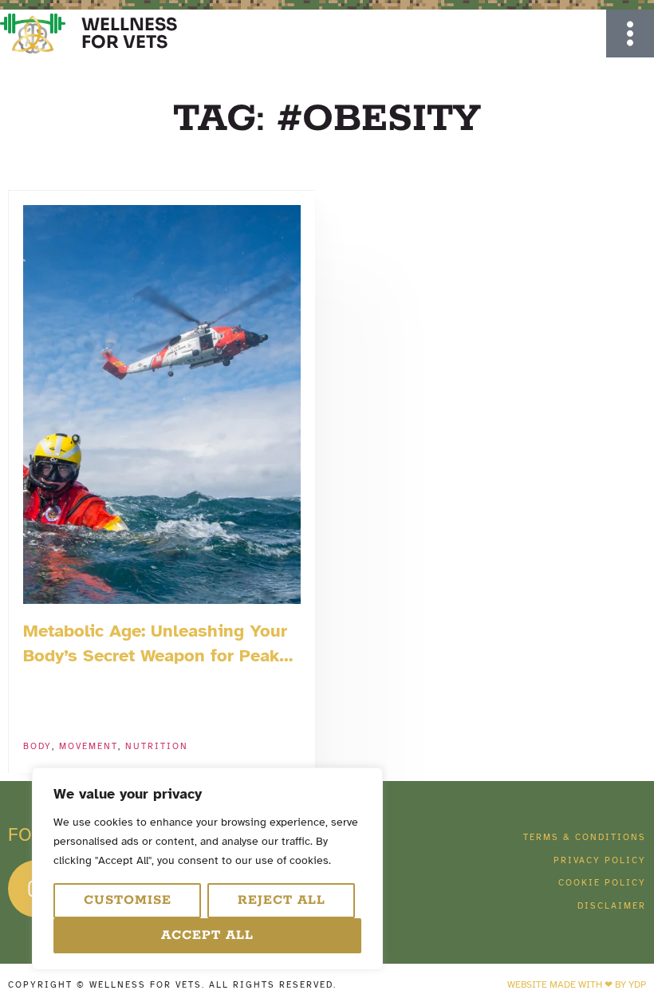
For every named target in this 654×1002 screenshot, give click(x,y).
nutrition (156, 746)
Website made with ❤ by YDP (576, 984)
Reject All (281, 900)
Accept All (207, 935)
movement (88, 746)
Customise (127, 900)
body (37, 746)
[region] (207, 868)
